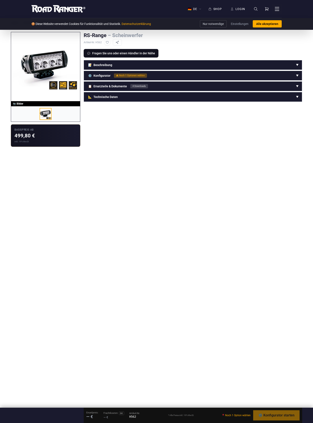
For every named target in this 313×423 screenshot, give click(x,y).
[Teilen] (117, 42)
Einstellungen (239, 24)
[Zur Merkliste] (107, 42)
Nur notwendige (213, 24)
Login (240, 9)
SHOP (217, 9)
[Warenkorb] (266, 9)
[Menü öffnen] (277, 9)
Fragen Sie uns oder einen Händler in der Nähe (123, 53)
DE (192, 9)
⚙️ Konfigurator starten (276, 415)
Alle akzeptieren (267, 24)
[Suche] (255, 9)
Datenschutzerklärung (136, 24)
